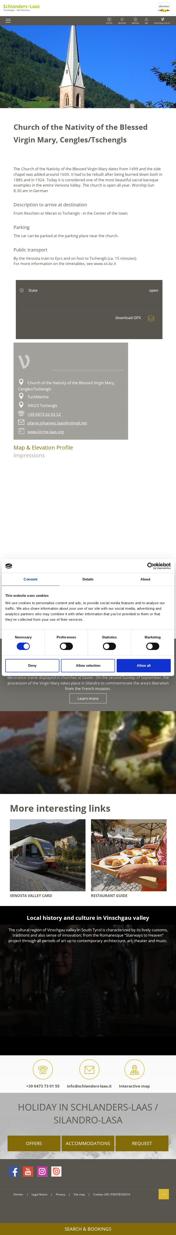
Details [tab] (88, 579)
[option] (88, 66)
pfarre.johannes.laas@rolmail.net (57, 423)
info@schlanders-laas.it (89, 1086)
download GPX (128, 317)
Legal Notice (39, 1194)
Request (142, 1143)
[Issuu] (56, 1171)
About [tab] (145, 579)
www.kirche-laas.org (46, 431)
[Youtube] (28, 1171)
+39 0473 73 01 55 (43, 1086)
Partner (18, 1194)
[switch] (66, 646)
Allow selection (88, 665)
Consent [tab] (30, 579)
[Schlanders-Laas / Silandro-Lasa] (78, 8)
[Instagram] (42, 1171)
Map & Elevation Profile (43, 447)
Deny (32, 665)
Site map (79, 1194)
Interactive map (134, 1086)
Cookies (98, 1194)
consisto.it (19, 1202)
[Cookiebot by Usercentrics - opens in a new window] (151, 566)
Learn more (88, 698)
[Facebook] (14, 1171)
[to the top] (164, 1194)
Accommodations (88, 1143)
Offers (34, 1143)
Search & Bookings (88, 1229)
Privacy (60, 1194)
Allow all (144, 665)
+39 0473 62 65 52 (44, 414)
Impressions (29, 455)
